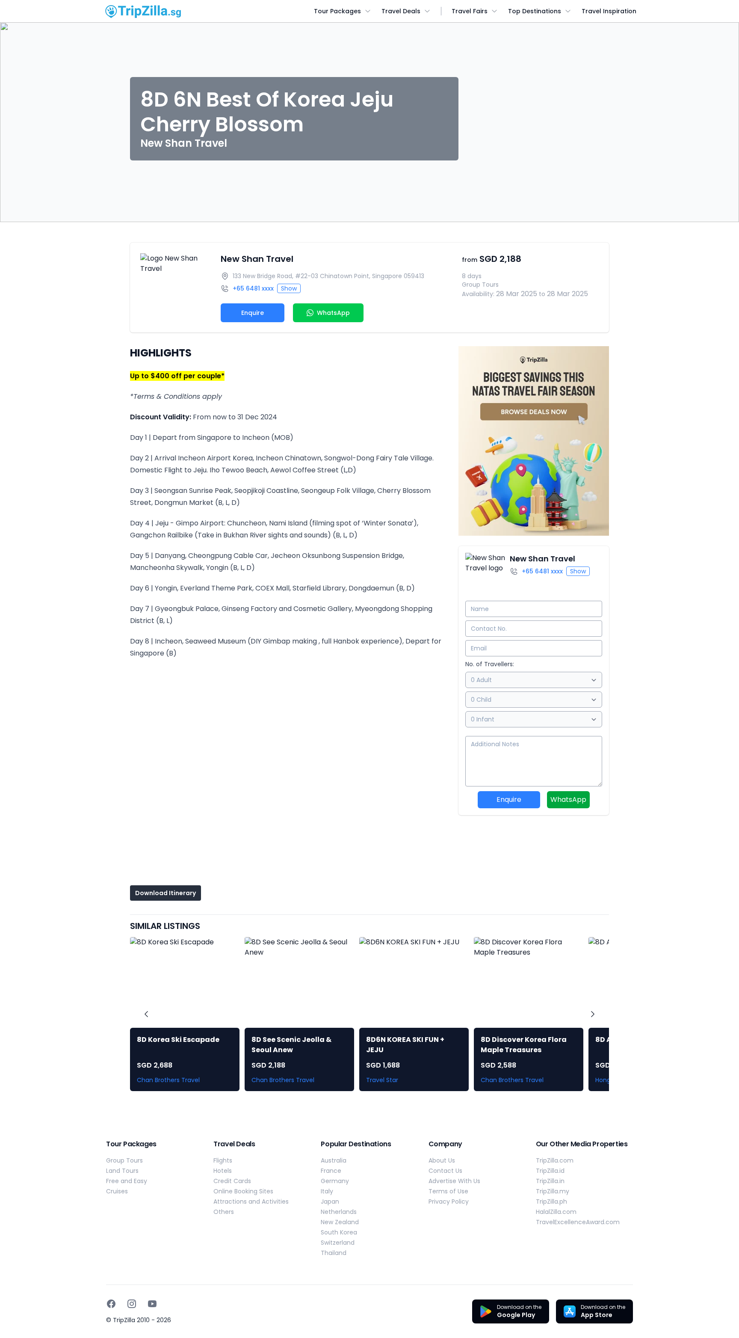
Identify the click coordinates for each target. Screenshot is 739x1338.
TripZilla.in (550, 1181)
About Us (442, 1160)
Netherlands (339, 1211)
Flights (222, 1160)
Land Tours (122, 1170)
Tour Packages (337, 11)
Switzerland (338, 1242)
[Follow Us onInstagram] (132, 1304)
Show (289, 288)
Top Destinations (534, 11)
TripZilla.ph (551, 1201)
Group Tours (124, 1160)
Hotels (222, 1170)
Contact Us (445, 1170)
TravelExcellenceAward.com (578, 1222)
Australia (333, 1160)
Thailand (333, 1253)
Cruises (117, 1191)
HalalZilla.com (556, 1211)
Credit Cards (232, 1181)
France (331, 1170)
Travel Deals (400, 11)
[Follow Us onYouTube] (152, 1304)
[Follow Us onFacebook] (111, 1304)
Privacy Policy (449, 1201)
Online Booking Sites (243, 1191)
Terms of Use (448, 1191)
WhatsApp (568, 799)
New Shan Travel (257, 259)
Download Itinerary (165, 893)
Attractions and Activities (251, 1201)
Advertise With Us (454, 1181)
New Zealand (340, 1222)
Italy (327, 1191)
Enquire (252, 313)
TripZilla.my (552, 1191)
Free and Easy (126, 1181)
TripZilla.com (554, 1160)
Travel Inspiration (609, 11)
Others (223, 1211)
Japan (330, 1201)
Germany (335, 1181)
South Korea (339, 1232)
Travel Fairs (470, 11)
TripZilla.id (550, 1170)
